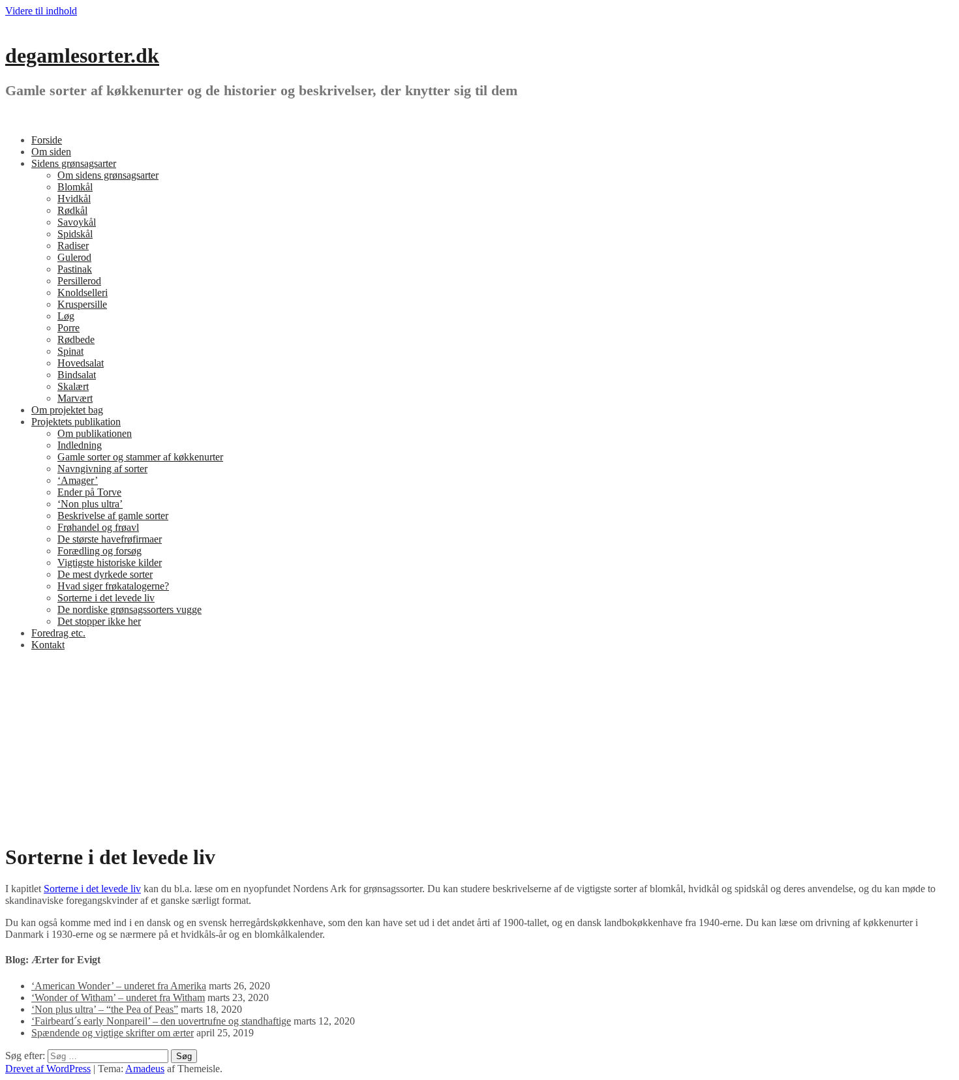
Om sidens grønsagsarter (108, 175)
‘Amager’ (77, 480)
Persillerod (79, 280)
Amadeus (144, 1068)
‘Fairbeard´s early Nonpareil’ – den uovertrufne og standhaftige (161, 1021)
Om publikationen (94, 433)
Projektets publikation (76, 421)
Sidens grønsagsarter (73, 163)
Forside (46, 139)
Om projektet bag (67, 409)
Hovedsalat (80, 362)
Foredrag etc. (58, 632)
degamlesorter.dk (82, 55)
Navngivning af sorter (102, 468)
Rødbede (76, 339)
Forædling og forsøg (99, 550)
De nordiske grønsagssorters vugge (129, 609)
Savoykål (76, 222)
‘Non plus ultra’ (90, 503)
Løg (65, 316)
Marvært (75, 398)
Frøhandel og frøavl (98, 527)
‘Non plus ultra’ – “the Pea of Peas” (104, 1009)
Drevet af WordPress (48, 1068)
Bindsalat (76, 374)
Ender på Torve (89, 492)
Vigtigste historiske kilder (109, 562)
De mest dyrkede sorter (105, 574)
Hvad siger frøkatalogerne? (113, 586)
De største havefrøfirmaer (109, 539)
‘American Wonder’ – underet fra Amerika (118, 985)
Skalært (73, 386)
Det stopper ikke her (99, 621)
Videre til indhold (41, 10)
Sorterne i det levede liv (106, 597)
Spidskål (75, 233)
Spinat (70, 351)
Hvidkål (74, 198)
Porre (68, 327)
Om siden (51, 151)
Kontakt (48, 644)
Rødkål (72, 210)
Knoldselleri (82, 292)
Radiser (73, 245)
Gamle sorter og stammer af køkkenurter (140, 456)
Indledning (79, 445)
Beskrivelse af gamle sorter (112, 515)
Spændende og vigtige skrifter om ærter (112, 1032)
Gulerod (74, 257)
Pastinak (74, 269)
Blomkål (75, 186)
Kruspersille (82, 304)
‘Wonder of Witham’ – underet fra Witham (118, 997)
